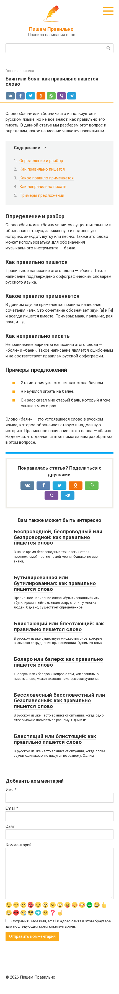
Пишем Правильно (51, 29)
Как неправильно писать (42, 186)
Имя (11, 789)
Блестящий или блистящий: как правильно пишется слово (55, 739)
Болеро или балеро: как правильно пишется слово (58, 662)
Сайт (10, 826)
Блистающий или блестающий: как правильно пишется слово (59, 626)
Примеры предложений (41, 195)
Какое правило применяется (46, 178)
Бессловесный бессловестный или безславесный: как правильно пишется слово (59, 701)
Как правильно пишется (42, 169)
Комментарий (19, 844)
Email (12, 808)
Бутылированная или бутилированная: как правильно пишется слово (55, 583)
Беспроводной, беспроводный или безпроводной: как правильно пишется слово (58, 537)
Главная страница (20, 71)
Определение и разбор (41, 160)
